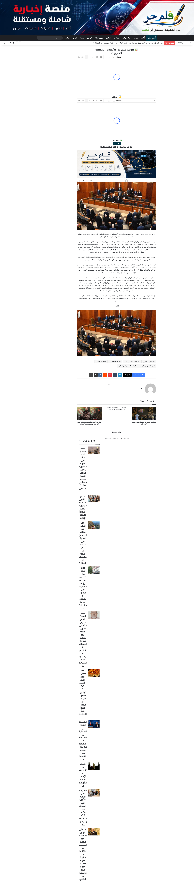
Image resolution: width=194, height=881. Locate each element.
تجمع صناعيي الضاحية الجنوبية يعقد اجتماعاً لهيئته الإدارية (83, 507)
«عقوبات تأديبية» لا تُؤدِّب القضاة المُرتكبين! (83, 775)
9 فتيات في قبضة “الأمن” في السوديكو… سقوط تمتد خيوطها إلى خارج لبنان (83, 807)
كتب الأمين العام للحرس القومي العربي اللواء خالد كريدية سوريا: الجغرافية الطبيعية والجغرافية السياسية (83, 639)
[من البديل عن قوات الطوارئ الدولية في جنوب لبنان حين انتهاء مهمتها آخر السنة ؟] (94, 525)
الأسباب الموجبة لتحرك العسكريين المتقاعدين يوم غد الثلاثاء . (117, 408)
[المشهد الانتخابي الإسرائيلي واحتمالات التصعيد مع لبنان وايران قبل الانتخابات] (94, 724)
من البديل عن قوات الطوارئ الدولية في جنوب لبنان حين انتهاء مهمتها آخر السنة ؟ (83, 543)
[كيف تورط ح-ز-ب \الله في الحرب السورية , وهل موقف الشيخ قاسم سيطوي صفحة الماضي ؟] (94, 450)
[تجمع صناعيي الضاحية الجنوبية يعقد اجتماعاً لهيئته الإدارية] (94, 498)
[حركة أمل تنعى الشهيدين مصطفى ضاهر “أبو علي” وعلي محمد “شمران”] (89, 413)
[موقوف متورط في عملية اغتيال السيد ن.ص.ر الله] (144, 413)
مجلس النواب (100, 361)
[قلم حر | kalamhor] (97, 17)
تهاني (89, 38)
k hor (123, 181)
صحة (82, 38)
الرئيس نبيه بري (148, 361)
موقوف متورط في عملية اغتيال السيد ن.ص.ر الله (144, 423)
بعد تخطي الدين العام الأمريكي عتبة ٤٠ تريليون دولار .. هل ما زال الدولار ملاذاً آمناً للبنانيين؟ (83, 694)
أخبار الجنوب (139, 38)
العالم (108, 38)
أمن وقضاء (98, 38)
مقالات (117, 38)
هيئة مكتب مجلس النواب (127, 366)
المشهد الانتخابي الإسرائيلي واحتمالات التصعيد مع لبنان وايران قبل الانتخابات (83, 740)
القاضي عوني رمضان (131, 361)
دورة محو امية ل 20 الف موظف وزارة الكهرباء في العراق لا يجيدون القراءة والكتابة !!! (126, 43)
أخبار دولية (126, 38)
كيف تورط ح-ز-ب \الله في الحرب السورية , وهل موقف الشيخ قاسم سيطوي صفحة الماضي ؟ (83, 470)
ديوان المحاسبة (115, 361)
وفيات (67, 38)
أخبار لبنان (152, 38)
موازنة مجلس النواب (147, 366)
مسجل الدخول (116, 438)
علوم (75, 38)
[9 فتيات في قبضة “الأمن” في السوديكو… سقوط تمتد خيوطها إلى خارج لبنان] (94, 793)
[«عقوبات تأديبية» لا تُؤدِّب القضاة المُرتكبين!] (94, 766)
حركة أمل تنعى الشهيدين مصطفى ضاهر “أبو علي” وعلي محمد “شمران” (89, 423)
